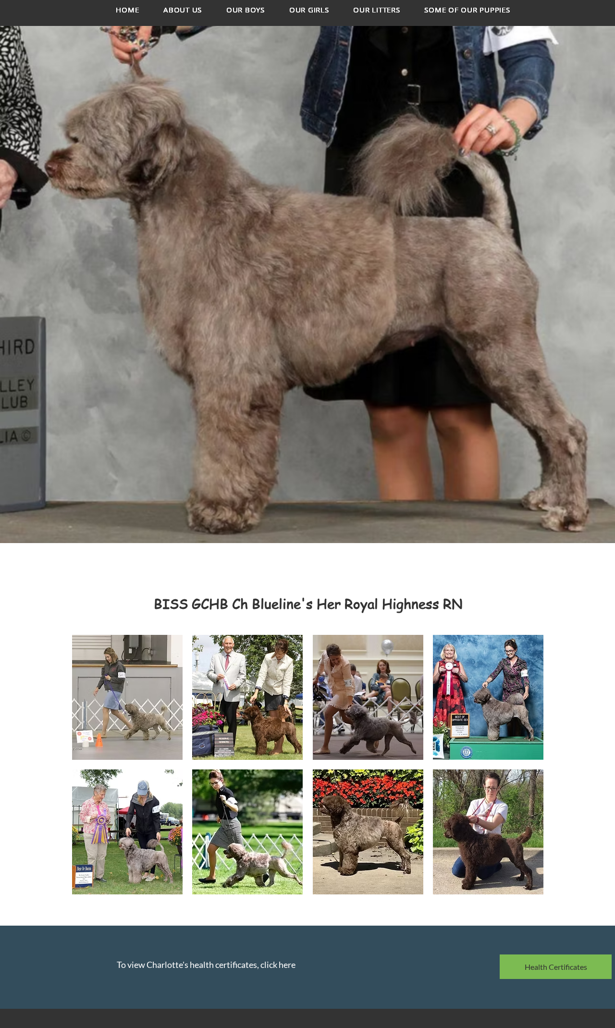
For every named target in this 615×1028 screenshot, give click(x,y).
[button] (127, 697)
